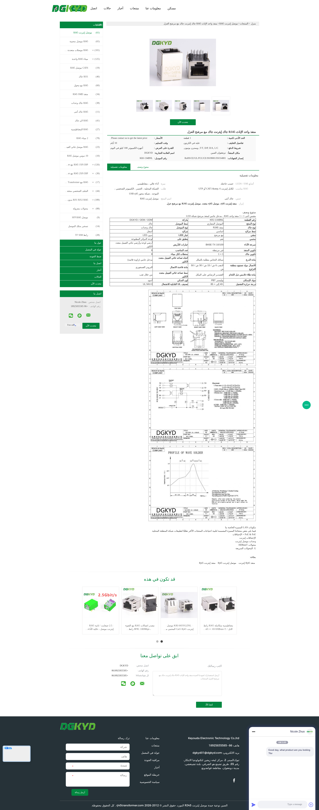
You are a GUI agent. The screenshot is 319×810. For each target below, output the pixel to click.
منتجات (134, 8)
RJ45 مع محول (87, 85)
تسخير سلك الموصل (84, 226)
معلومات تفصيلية (118, 167)
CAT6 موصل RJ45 (85, 68)
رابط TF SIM (87, 235)
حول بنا (97, 243)
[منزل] (70, 8)
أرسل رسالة (80, 792)
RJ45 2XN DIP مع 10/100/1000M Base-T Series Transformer (81, 173)
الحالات (97, 277)
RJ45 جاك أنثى (87, 112)
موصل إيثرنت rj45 (227, 563)
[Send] (253, 804)
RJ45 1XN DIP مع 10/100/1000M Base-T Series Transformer (81, 164)
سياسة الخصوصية (150, 782)
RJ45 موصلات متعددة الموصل (81, 50)
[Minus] (254, 732)
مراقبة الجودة (152, 760)
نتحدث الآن (96, 283)
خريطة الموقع (152, 774)
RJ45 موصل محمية (85, 41)
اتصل (93, 8)
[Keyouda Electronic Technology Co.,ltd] (88, 315)
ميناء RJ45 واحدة (86, 59)
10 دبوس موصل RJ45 (83, 156)
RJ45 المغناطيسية (85, 129)
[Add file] (311, 804)
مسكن (171, 8)
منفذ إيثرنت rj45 (207, 563)
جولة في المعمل (93, 249)
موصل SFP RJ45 (86, 217)
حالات (107, 8)
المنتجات (97, 25)
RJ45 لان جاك (87, 120)
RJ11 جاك (89, 76)
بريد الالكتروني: (216, 752)
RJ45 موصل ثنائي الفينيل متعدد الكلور (81, 147)
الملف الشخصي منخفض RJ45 (81, 191)
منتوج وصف (143, 167)
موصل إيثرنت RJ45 (86, 32)
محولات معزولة (86, 208)
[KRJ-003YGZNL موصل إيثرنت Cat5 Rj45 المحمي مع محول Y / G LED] (179, 605)
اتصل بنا (97, 263)
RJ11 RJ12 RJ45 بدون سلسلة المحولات (81, 200)
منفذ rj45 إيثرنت (247, 563)
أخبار (120, 8)
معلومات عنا (153, 8)
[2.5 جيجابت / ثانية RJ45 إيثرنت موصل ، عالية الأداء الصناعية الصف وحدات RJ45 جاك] (100, 605)
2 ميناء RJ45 (88, 138)
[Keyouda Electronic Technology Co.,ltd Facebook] (234, 780)
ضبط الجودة (95, 256)
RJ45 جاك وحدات (85, 103)
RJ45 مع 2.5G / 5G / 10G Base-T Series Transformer (81, 182)
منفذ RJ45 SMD (86, 94)
